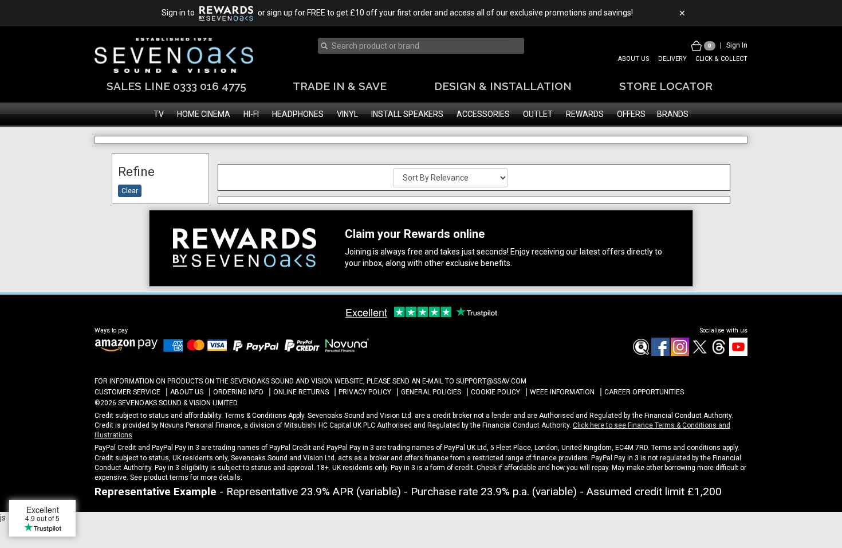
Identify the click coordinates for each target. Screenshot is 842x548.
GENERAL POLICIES (431, 392)
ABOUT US (634, 58)
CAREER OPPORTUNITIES (644, 392)
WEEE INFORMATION (562, 392)
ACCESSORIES (483, 114)
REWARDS (585, 114)
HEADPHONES (298, 114)
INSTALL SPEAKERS (407, 114)
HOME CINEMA (203, 114)
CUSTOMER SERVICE (127, 392)
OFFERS (631, 114)
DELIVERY (672, 58)
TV (159, 114)
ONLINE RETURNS (301, 392)
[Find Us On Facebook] (640, 354)
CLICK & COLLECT (721, 58)
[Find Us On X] (699, 354)
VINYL (347, 114)
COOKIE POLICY (495, 392)
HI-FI (251, 114)
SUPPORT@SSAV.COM (491, 381)
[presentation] (417, 46)
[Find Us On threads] (718, 354)
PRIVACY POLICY (365, 392)
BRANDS (672, 114)
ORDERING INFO (238, 392)
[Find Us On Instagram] (679, 354)
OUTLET (538, 114)
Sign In (736, 45)
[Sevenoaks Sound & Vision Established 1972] (174, 55)
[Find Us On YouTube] (737, 354)
